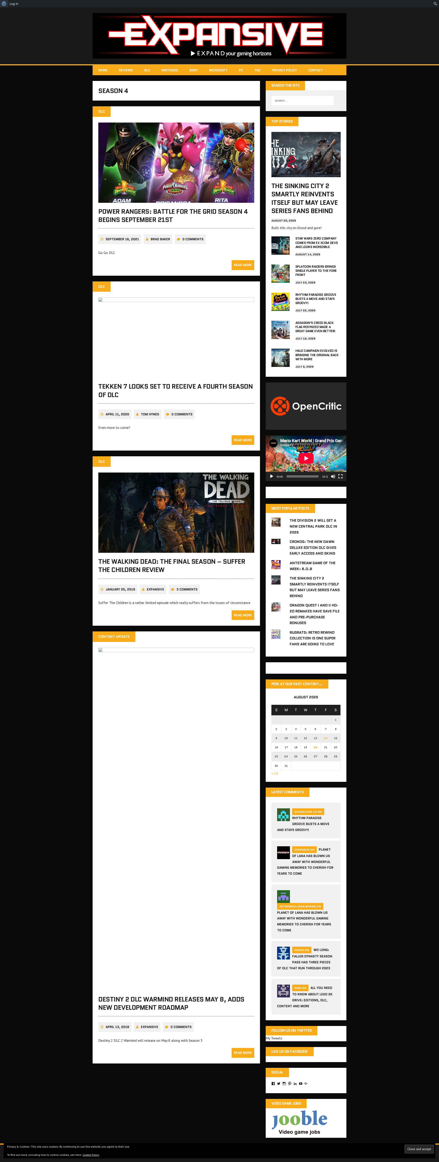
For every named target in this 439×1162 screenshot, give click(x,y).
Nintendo (170, 70)
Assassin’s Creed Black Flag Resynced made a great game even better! (315, 327)
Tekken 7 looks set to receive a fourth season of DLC (175, 390)
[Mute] (333, 476)
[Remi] (283, 994)
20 (315, 747)
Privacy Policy (284, 70)
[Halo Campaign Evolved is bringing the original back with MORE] (280, 364)
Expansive (155, 589)
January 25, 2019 (120, 589)
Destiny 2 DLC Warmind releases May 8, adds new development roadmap (171, 1003)
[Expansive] (219, 36)
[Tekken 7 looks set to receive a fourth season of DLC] (176, 374)
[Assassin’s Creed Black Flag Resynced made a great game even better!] (280, 336)
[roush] (283, 956)
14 (326, 738)
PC (241, 70)
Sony (193, 70)
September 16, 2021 (122, 239)
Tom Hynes (150, 414)
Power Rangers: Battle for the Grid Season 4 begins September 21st (173, 215)
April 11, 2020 (117, 414)
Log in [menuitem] (14, 3)
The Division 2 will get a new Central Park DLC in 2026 (313, 526)
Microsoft (218, 70)
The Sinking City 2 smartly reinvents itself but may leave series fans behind (304, 198)
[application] (306, 458)
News (102, 70)
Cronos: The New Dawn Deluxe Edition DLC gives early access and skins (313, 547)
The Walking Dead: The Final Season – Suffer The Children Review (171, 565)
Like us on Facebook (289, 1051)
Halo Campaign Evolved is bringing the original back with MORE (317, 354)
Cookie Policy (91, 1155)
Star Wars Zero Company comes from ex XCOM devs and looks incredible (316, 242)
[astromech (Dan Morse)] (283, 900)
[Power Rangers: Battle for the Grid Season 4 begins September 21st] (176, 199)
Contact (315, 70)
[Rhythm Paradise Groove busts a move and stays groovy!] (280, 307)
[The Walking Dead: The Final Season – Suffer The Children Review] (176, 549)
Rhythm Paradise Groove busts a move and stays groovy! (315, 298)
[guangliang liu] (283, 818)
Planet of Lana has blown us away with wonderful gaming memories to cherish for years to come (305, 861)
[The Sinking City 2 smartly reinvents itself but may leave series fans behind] (306, 174)
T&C (257, 70)
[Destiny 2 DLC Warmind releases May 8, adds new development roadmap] (176, 987)
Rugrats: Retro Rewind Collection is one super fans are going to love (312, 638)
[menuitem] (4, 3)
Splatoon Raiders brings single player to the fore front (316, 270)
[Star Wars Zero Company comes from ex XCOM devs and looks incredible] (280, 251)
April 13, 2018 (117, 1027)
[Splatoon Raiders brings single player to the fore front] (280, 279)
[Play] (271, 476)
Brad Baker (160, 239)
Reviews (126, 70)
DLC (147, 70)
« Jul (274, 773)
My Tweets (274, 1038)
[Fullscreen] (340, 476)
